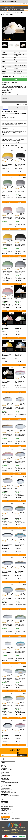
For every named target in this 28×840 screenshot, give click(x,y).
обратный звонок (5, 816)
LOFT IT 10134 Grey (6, 381)
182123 (24, 422)
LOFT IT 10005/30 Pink (6, 462)
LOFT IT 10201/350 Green (7, 191)
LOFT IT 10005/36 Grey (19, 571)
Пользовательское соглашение (8, 761)
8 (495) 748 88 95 (5, 808)
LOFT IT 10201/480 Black (20, 245)
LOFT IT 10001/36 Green (19, 517)
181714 (11, 693)
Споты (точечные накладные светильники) (10, 782)
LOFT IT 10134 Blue (18, 354)
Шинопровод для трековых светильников (10, 786)
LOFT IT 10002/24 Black (7, 734)
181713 (24, 693)
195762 (11, 367)
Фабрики (3, 763)
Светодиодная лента (5, 791)
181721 (24, 584)
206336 (24, 177)
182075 (24, 530)
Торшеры (3, 781)
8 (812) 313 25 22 (5, 810)
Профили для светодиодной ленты (9, 792)
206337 (11, 177)
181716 (11, 666)
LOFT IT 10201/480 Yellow (7, 164)
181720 (11, 611)
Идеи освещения (4, 802)
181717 (24, 639)
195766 (11, 313)
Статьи (2, 799)
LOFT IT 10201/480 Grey (19, 272)
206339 (11, 150)
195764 (11, 340)
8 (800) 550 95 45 (5, 813)
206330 (24, 259)
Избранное (6, 82)
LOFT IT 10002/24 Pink (19, 734)
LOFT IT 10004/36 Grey (19, 462)
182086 (24, 476)
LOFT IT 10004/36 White (7, 435)
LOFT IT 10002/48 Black (7, 544)
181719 (24, 611)
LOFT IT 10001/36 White (7, 489)
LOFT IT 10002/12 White (7, 652)
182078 (24, 503)
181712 (11, 720)
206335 (11, 204)
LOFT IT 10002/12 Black (19, 489)
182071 (24, 557)
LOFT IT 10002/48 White (19, 435)
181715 (24, 666)
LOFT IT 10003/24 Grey (6, 517)
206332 (24, 232)
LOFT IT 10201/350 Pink (7, 218)
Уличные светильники (6, 788)
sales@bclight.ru (19, 9)
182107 (24, 449)
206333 (11, 232)
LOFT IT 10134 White (19, 299)
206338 (24, 150)
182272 (11, 394)
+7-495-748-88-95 (10, 9)
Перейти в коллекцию (20, 146)
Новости (3, 762)
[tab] (5, 108)
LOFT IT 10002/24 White (7, 625)
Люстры (3, 773)
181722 (11, 584)
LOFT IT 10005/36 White (7, 679)
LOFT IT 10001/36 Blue (6, 598)
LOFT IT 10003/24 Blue (19, 652)
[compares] (8, 159)
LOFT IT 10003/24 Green (19, 679)
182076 (11, 530)
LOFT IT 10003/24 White (19, 408)
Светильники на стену (19, 54)
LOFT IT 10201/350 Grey (19, 191)
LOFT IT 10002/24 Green (7, 706)
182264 (11, 422)
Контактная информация (6, 769)
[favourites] (11, 159)
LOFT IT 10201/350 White (20, 218)
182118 (11, 449)
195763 (24, 340)
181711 (24, 720)
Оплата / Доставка (5, 766)
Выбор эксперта (4, 801)
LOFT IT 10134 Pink (6, 327)
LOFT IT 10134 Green (19, 327)
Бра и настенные (4, 778)
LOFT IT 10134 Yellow (6, 354)
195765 (24, 313)
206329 (11, 286)
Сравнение (14, 82)
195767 (24, 286)
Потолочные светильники (7, 776)
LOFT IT (16, 55)
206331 (11, 259)
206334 (24, 204)
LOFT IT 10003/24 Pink (19, 381)
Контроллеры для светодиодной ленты (10, 795)
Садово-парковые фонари (7, 789)
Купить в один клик (14, 102)
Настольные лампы (5, 779)
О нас (2, 759)
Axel (15, 57)
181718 (11, 639)
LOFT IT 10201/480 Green (7, 272)
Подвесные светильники (6, 775)
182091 (11, 476)
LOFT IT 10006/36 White (7, 408)
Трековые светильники (6, 785)
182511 (24, 367)
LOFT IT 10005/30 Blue (19, 544)
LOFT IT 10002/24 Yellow (20, 706)
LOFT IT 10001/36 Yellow (20, 598)
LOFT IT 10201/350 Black (20, 164)
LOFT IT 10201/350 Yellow (7, 245)
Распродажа (4, 768)
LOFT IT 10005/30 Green (19, 625)
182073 (11, 557)
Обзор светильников (5, 803)
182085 (11, 503)
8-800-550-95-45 (12, 9)
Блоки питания (4, 794)
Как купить (3, 765)
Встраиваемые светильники (7, 784)
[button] (23, 28)
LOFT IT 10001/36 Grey (6, 571)
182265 (24, 394)
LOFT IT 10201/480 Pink (7, 299)
